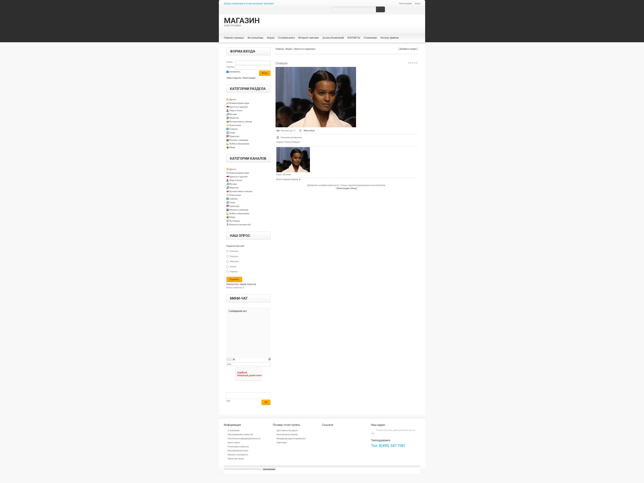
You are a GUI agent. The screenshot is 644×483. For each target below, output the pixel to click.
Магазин (242, 21)
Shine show (309, 130)
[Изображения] (293, 159)
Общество (234, 118)
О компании (233, 430)
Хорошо (234, 256)
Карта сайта (234, 442)
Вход (417, 3)
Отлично (234, 251)
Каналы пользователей (240, 224)
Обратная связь (236, 458)
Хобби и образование (239, 143)
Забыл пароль (233, 78)
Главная (280, 49)
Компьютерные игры (239, 103)
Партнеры (282, 442)
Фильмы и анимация (238, 140)
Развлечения (235, 125)
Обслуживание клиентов (240, 434)
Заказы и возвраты (238, 454)
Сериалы (233, 129)
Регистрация (405, 3)
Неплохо (234, 261)
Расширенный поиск (238, 450)
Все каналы (234, 221)
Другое (232, 99)
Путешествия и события (240, 121)
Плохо (233, 266)
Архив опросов (248, 284)
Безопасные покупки (287, 434)
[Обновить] (269, 359)
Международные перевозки (291, 438)
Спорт (232, 132)
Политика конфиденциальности (244, 438)
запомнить (234, 71)
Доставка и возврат (287, 430)
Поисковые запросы (238, 446)
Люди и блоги (235, 110)
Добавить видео (408, 49)
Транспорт (234, 136)
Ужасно (234, 271)
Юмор (232, 147)
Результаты (232, 284)
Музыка (233, 114)
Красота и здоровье (238, 106)
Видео (289, 49)
